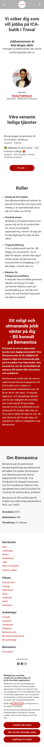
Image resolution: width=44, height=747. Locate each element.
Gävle (4, 594)
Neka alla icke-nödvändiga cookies (22, 732)
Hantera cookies (9, 570)
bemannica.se (22, 659)
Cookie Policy (17, 703)
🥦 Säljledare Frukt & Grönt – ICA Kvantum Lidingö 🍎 (21, 150)
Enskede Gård (8, 582)
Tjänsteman (7, 624)
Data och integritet (10, 566)
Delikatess (7, 628)
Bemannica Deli (9, 632)
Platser (5, 554)
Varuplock (6, 621)
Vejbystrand (7, 590)
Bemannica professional (13, 636)
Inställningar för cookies (22, 739)
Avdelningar (7, 551)
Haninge (6, 586)
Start (4, 547)
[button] (39, 4)
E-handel (6, 617)
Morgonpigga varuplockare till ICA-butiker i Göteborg (19, 138)
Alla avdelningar (9, 640)
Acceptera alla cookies (22, 725)
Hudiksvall (7, 597)
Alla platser (7, 605)
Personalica (7, 652)
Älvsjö (5, 601)
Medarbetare (8, 558)
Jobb (4, 562)
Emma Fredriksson (22, 95)
